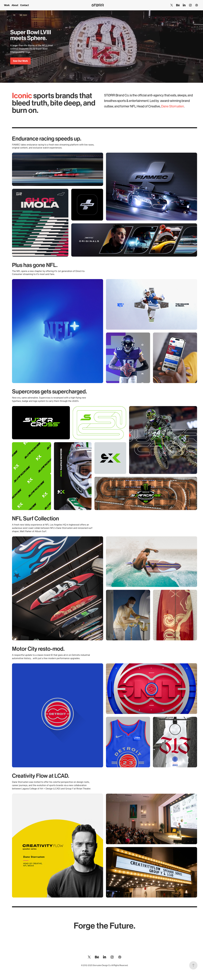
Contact (24, 5)
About (15, 5)
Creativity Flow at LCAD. (40, 776)
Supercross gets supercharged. (49, 391)
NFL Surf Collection (35, 518)
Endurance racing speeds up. (46, 138)
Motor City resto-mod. (38, 649)
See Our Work (20, 60)
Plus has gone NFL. (35, 265)
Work (7, 5)
